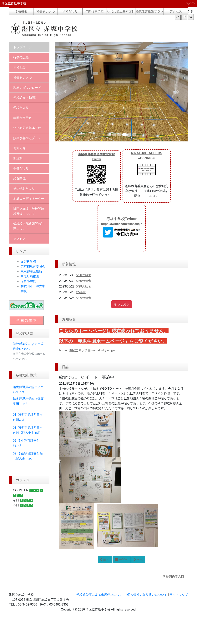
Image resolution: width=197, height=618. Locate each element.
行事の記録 (21, 57)
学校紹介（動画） (25, 97)
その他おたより (24, 188)
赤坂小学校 (28, 281)
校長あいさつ (45, 11)
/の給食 (81, 292)
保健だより (21, 168)
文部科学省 (28, 261)
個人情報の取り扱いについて (147, 594)
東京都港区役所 (31, 271)
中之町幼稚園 (30, 276)
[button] (65, 91)
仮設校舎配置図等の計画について (28, 226)
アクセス (176, 11)
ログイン (190, 3)
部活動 (18, 158)
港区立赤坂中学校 (14, 3)
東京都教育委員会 (33, 266)
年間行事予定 (94, 11)
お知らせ (19, 148)
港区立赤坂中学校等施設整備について (28, 211)
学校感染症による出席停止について (101, 594)
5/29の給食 (83, 286)
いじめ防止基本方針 (121, 11)
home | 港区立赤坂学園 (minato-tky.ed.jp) (87, 350)
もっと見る (121, 304)
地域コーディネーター (28, 198)
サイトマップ (178, 594)
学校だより (70, 11)
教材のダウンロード (27, 87)
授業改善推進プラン (149, 11)
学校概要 (21, 11)
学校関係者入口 (173, 576)
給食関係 (19, 178)
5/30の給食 (83, 275)
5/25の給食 (83, 298)
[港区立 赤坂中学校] (52, 28)
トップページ (22, 47)
